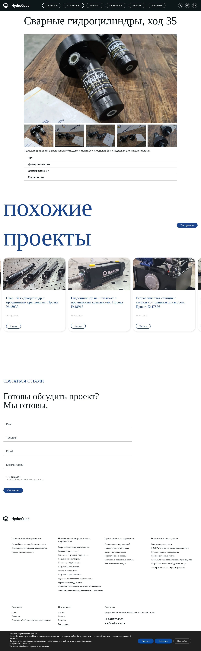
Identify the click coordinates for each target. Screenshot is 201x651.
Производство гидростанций (117, 544)
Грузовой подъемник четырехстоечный (75, 578)
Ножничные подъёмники (69, 563)
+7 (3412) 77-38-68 (114, 619)
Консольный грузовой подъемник (73, 555)
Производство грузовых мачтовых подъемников (79, 586)
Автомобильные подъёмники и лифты (29, 544)
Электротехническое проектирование (168, 568)
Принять (145, 641)
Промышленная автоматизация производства (171, 560)
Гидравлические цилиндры (117, 548)
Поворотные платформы (23, 552)
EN (194, 5)
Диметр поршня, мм (39, 164)
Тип (30, 158)
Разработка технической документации (168, 564)
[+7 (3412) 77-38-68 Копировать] (180, 5)
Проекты (62, 620)
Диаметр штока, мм (38, 171)
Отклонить (163, 641)
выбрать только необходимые (77, 641)
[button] (26, 78)
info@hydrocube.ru (115, 623)
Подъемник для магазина (69, 574)
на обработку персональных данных (25, 479)
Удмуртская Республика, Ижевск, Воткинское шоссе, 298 (128, 612)
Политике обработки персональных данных (29, 646)
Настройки (182, 641)
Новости (61, 616)
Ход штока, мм (36, 177)
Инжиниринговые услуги (164, 538)
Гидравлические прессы (115, 556)
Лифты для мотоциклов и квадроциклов (29, 548)
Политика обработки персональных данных (31, 620)
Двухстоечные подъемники (70, 582)
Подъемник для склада (68, 567)
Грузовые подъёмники (68, 551)
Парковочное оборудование (26, 538)
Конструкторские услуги (161, 544)
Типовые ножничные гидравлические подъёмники (80, 590)
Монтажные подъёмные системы (119, 560)
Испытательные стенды (115, 564)
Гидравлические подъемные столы (74, 547)
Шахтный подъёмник (67, 570)
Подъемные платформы (69, 559)
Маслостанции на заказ (115, 552)
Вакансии (16, 616)
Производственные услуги (162, 556)
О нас (14, 612)
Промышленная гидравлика (119, 538)
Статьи (61, 612)
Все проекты (63, 624)
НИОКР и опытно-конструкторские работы (170, 548)
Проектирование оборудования (165, 552)
